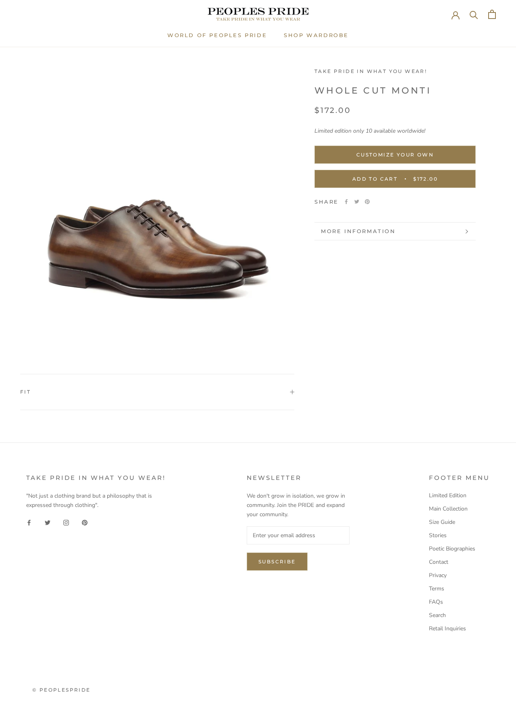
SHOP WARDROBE (316, 35)
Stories (438, 535)
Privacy (438, 575)
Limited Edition (447, 495)
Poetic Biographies (452, 548)
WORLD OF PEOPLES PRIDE (217, 35)
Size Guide (442, 522)
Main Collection (448, 509)
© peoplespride (61, 690)
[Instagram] (66, 522)
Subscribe (277, 562)
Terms (436, 588)
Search (437, 615)
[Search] (474, 14)
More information (358, 231)
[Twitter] (356, 201)
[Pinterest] (367, 201)
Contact (438, 562)
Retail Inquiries (447, 628)
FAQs (436, 602)
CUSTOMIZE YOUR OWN (395, 155)
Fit (25, 392)
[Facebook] (346, 201)
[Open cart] (492, 14)
